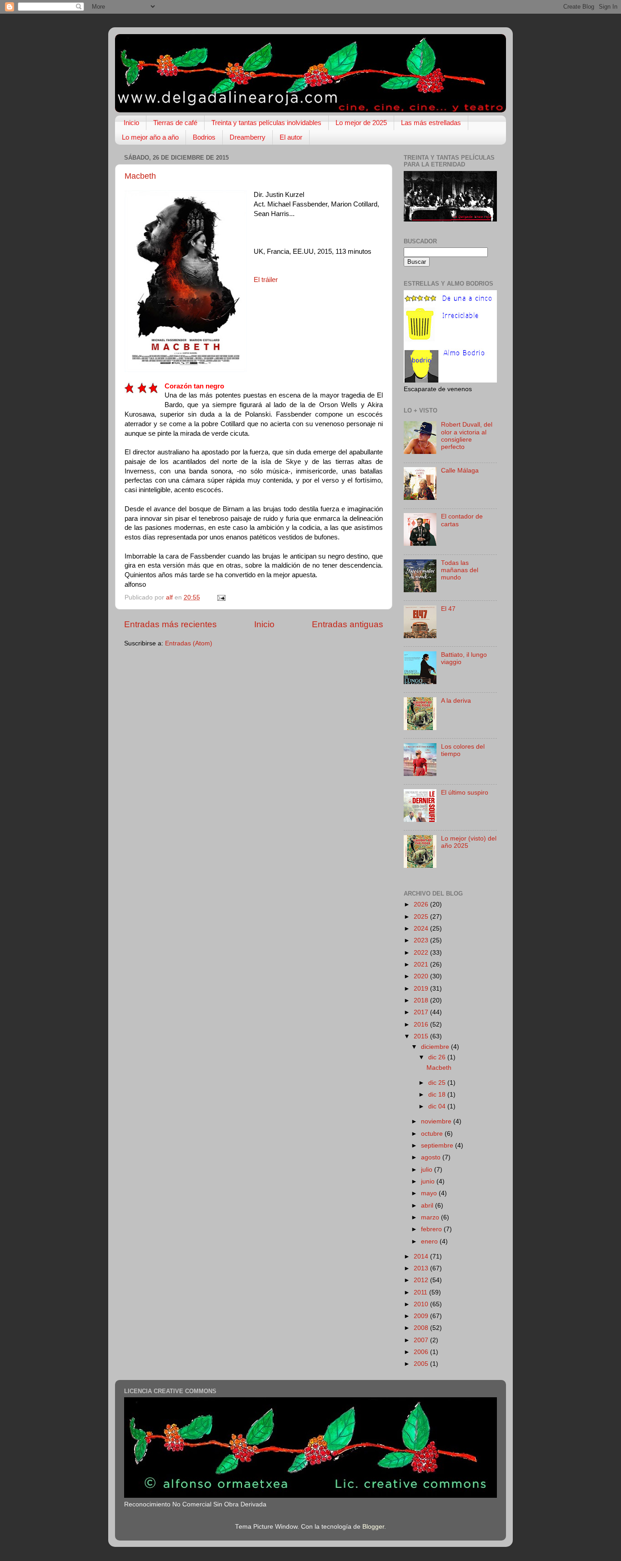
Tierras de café (175, 122)
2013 (422, 1268)
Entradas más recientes (170, 624)
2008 (422, 1327)
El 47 (448, 608)
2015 (422, 1036)
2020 (422, 976)
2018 (422, 1000)
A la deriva (456, 700)
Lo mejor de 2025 (361, 122)
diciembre (436, 1046)
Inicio (131, 122)
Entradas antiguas (347, 624)
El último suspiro (464, 792)
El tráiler (266, 279)
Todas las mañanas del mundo (459, 570)
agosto (431, 1157)
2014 (422, 1256)
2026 (422, 904)
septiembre (438, 1145)
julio (427, 1169)
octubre (433, 1133)
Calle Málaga (460, 470)
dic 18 (437, 1094)
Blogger (373, 1526)
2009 (422, 1316)
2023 (422, 940)
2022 (422, 952)
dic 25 (437, 1082)
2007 (422, 1340)
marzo (431, 1217)
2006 (422, 1352)
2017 (422, 1012)
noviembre (437, 1121)
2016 (422, 1024)
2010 (422, 1304)
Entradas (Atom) (188, 643)
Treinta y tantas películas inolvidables (266, 122)
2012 (422, 1280)
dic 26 (437, 1057)
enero (430, 1241)
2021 (422, 964)
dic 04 (437, 1106)
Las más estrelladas (431, 122)
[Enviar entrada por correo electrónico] (220, 597)
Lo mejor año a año (150, 137)
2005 (422, 1363)
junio (428, 1181)
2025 (422, 916)
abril (428, 1205)
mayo (430, 1193)
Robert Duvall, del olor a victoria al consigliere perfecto (466, 435)
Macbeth (140, 176)
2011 (421, 1292)
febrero (432, 1229)
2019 (422, 988)
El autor (291, 137)
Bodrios (204, 137)
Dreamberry (247, 137)
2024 (422, 928)
